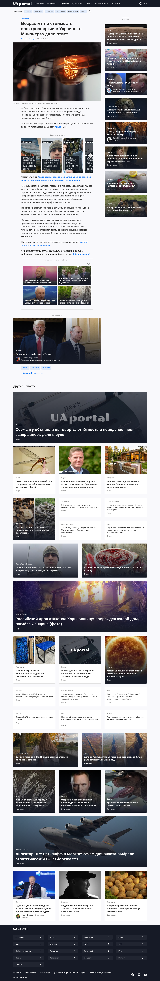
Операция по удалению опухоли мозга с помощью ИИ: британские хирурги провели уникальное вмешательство (79, 484)
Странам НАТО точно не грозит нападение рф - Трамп (34, 718)
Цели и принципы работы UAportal (66, 973)
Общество (51, 3)
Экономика (39, 3)
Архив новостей (30, 973)
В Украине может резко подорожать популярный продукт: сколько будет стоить (79, 506)
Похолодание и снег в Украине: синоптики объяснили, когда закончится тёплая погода (77, 673)
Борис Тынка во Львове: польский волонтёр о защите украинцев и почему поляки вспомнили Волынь (125, 530)
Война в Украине (101, 3)
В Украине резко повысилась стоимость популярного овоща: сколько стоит (124, 909)
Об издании (17, 973)
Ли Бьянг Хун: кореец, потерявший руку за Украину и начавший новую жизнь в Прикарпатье (78, 530)
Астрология (64, 3)
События (28, 11)
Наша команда (45, 973)
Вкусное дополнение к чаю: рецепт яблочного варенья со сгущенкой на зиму (125, 718)
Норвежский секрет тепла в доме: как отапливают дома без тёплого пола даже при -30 (79, 719)
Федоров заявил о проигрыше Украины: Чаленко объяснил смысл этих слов (77, 909)
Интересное (38, 373)
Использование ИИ (20, 977)
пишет (58, 127)
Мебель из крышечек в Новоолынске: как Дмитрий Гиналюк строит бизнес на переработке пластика (30, 673)
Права (83, 973)
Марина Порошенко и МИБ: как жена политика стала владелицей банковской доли (34, 695)
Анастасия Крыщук (28, 39)
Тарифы (25, 368)
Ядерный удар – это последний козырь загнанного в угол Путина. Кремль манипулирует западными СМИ (34, 909)
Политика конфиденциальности (100, 973)
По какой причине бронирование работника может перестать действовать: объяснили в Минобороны (125, 507)
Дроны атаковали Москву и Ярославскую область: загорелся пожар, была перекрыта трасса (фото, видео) (79, 696)
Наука (89, 3)
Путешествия (77, 3)
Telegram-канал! (81, 254)
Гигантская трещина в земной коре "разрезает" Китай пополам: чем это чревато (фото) (34, 484)
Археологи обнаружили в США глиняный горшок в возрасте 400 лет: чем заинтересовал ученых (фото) (123, 696)
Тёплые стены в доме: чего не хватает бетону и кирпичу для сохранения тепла (123, 484)
